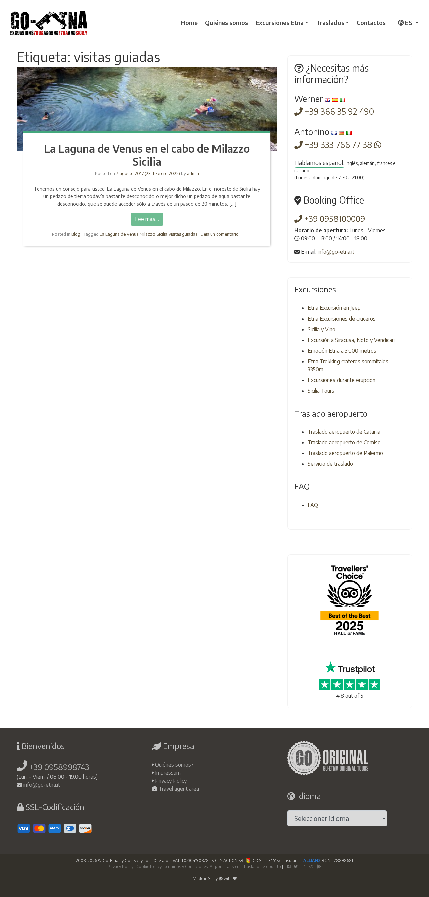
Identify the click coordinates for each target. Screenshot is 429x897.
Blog (75, 234)
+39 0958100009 (333, 218)
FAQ (313, 505)
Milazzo (147, 234)
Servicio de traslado (330, 463)
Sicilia (162, 234)
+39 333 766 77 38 (338, 144)
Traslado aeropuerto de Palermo (345, 453)
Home (189, 22)
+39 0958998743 (59, 766)
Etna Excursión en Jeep (334, 307)
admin (192, 173)
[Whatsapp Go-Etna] (377, 144)
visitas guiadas (183, 234)
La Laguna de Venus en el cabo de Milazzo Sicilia (147, 155)
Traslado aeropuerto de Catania (344, 431)
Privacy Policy (171, 780)
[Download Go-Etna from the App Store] (311, 866)
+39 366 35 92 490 (338, 111)
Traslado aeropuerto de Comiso (344, 442)
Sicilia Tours (321, 390)
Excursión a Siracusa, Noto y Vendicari (351, 340)
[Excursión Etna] (48, 22)
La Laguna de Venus (119, 234)
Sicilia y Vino (321, 329)
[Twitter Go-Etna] (296, 866)
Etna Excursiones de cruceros (342, 318)
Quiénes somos (226, 22)
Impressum (168, 772)
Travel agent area (179, 788)
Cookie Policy (149, 866)
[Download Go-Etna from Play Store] (319, 866)
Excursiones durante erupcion (341, 380)
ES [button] (409, 22)
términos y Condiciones (186, 866)
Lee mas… (147, 219)
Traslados (330, 22)
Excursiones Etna (280, 22)
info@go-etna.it (336, 251)
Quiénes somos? (174, 764)
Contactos (371, 22)
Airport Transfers (225, 866)
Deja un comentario (220, 234)
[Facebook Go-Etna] (289, 866)
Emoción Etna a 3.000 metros (342, 350)
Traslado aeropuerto (262, 866)
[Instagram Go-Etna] (303, 866)
